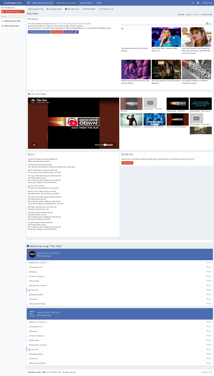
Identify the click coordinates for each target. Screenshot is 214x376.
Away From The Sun (61, 23)
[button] (28, 3)
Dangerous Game (120, 294)
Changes (120, 272)
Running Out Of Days (120, 304)
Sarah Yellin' (120, 281)
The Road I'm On (120, 267)
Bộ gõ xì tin (207, 372)
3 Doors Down (206, 15)
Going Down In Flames (120, 285)
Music (189, 15)
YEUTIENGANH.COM (54, 372)
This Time (32, 13)
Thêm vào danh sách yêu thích (39, 32)
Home (182, 15)
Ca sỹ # (196, 15)
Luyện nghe (71, 32)
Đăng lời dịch (57, 32)
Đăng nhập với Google (12, 11)
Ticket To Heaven (120, 276)
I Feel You (120, 299)
